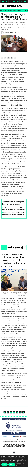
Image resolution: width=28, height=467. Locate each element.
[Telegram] (17, 1)
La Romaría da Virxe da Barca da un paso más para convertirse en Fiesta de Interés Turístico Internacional (13, 203)
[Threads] (21, 1)
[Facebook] (3, 1)
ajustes (21, 461)
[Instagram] (10, 1)
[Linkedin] (14, 1)
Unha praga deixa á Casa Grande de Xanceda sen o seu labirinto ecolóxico (13, 213)
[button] (2, 58)
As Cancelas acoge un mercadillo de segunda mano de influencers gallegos (13, 208)
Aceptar (4, 464)
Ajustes (18, 464)
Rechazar (12, 464)
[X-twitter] (6, 1)
